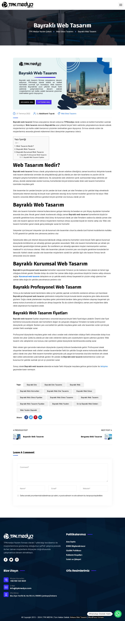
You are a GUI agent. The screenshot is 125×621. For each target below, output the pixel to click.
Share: (19, 417)
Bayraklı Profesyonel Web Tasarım (34, 155)
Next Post (105, 430)
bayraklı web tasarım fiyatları (32, 404)
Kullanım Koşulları (74, 555)
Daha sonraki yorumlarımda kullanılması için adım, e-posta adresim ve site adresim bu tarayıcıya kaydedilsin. (61, 496)
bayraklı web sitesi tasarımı (61, 397)
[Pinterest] (35, 417)
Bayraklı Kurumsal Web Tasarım (30, 152)
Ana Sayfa (70, 542)
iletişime (104, 366)
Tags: (18, 385)
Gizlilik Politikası (73, 550)
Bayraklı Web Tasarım (25, 149)
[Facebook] (26, 417)
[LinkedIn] (40, 417)
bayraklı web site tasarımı (58, 391)
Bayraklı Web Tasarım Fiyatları (34, 157)
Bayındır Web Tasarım (33, 437)
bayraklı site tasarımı (53, 385)
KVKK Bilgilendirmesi (75, 546)
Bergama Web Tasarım (91, 437)
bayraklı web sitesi (84, 391)
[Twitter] (31, 417)
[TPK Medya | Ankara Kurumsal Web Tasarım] (17, 5)
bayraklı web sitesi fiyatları (31, 397)
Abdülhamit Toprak (47, 114)
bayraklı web (75, 385)
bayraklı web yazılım (60, 404)
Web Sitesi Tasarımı (64, 31)
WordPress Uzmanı (96, 617)
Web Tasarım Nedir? (25, 146)
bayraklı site (32, 385)
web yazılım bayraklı (28, 410)
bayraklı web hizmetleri (29, 391)
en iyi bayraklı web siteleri (87, 404)
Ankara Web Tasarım (78, 617)
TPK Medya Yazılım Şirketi (40, 31)
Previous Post (21, 430)
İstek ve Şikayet (73, 559)
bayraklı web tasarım (90, 397)
